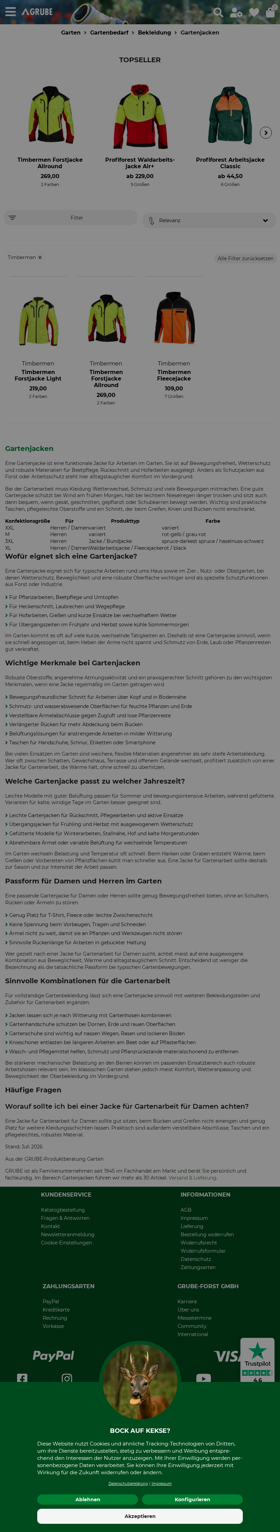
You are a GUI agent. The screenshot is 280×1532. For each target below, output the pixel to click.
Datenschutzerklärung (128, 1483)
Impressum (162, 1483)
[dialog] (140, 766)
